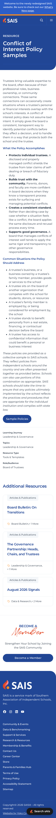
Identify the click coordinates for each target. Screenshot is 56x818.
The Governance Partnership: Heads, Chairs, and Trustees (23, 549)
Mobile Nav (51, 20)
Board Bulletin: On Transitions (21, 509)
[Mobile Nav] (51, 20)
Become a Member (28, 658)
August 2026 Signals (23, 590)
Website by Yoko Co (15, 813)
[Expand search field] (41, 20)
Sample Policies (17, 419)
